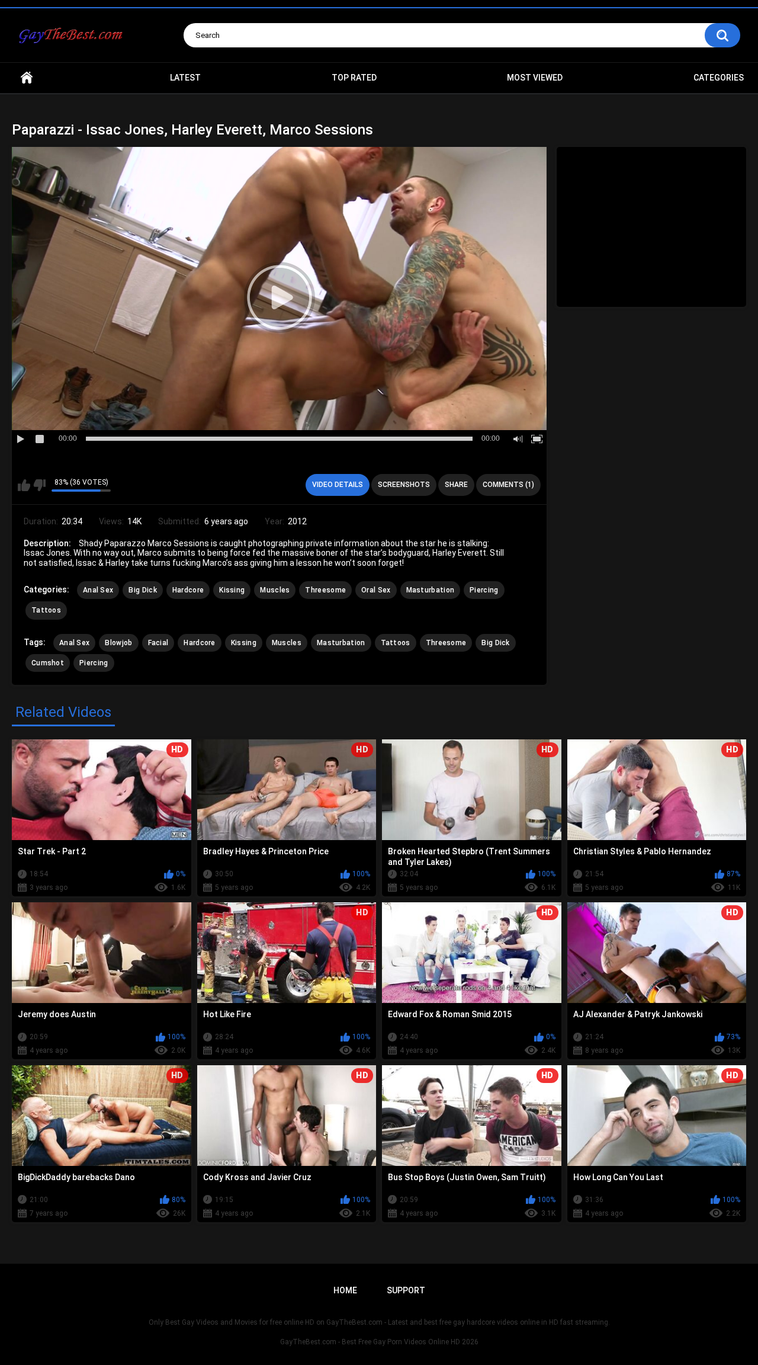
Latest (185, 77)
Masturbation (430, 590)
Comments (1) (508, 484)
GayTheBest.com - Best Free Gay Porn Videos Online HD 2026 (379, 1342)
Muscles (275, 590)
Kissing (232, 590)
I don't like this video (39, 485)
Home (26, 78)
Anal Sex (98, 590)
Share (456, 484)
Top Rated (354, 77)
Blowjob (118, 643)
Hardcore (188, 590)
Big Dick (142, 590)
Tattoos (46, 610)
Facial (158, 643)
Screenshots (404, 484)
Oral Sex (375, 590)
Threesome (325, 590)
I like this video (24, 485)
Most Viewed (535, 77)
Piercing (484, 590)
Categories (718, 77)
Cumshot (47, 663)
